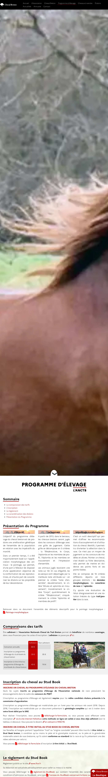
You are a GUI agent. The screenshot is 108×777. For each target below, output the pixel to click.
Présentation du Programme (18, 517)
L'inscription (11, 507)
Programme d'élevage (67, 3)
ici (73, 635)
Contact (46, 6)
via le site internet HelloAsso (29, 718)
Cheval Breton (49, 3)
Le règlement (12, 511)
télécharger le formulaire (56, 715)
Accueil (26, 3)
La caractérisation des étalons (19, 513)
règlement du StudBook (44, 771)
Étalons (98, 3)
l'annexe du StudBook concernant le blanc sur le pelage (74, 775)
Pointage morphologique (17, 612)
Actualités (27, 6)
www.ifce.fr (36, 763)
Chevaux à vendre (85, 3)
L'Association (36, 3)
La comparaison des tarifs (18, 504)
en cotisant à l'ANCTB (55, 721)
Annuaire (37, 6)
